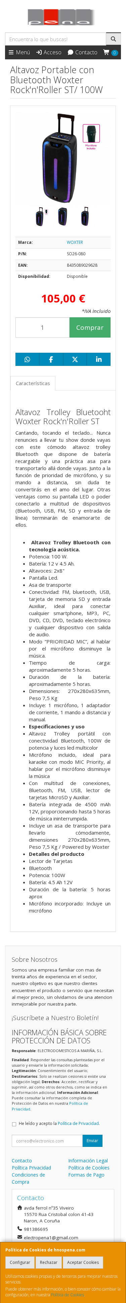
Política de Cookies (67, 1295)
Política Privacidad (31, 1167)
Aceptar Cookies (83, 1262)
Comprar (89, 327)
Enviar (92, 1140)
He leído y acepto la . (59, 1123)
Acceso (51, 52)
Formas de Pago (86, 1174)
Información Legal (88, 1160)
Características (33, 383)
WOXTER (75, 242)
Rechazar (48, 1262)
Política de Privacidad (78, 1123)
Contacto (85, 52)
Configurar (20, 1262)
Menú (22, 52)
